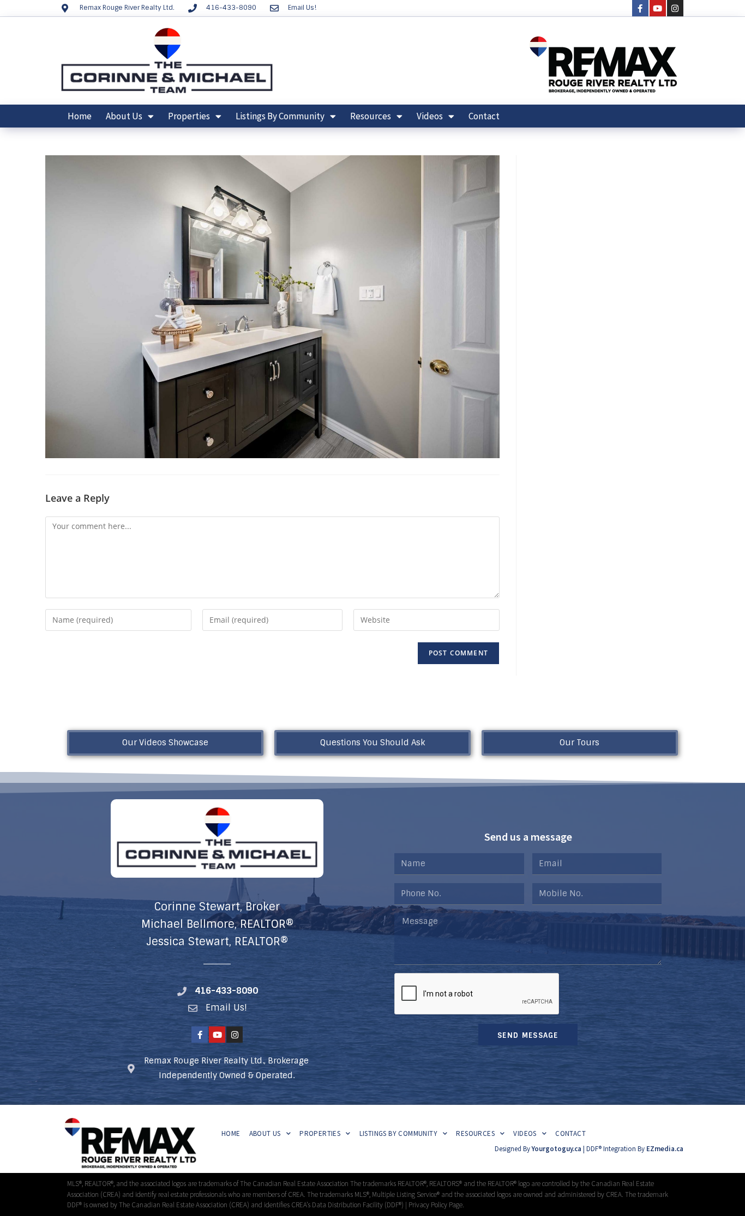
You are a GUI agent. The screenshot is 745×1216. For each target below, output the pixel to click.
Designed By (513, 1148)
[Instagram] (675, 8)
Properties (189, 116)
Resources (370, 116)
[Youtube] (658, 8)
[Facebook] (640, 8)
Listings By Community (280, 116)
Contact (484, 116)
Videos (430, 116)
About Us (124, 116)
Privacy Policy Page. (436, 1204)
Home (80, 116)
